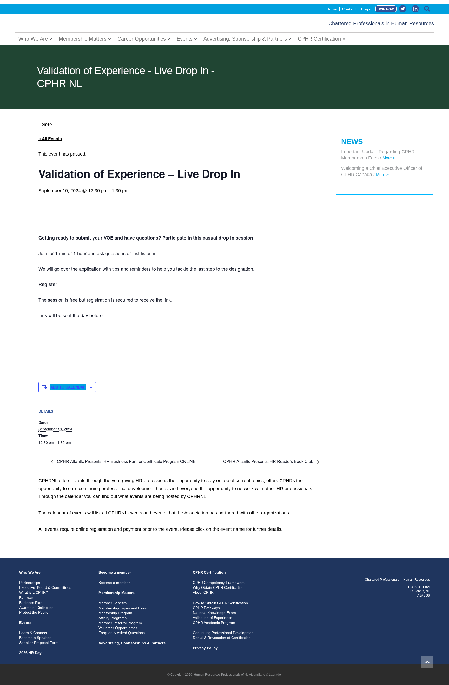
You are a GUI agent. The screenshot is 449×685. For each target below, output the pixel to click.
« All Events (50, 138)
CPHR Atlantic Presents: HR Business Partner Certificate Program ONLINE (126, 461)
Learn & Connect (33, 633)
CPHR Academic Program (214, 623)
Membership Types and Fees (122, 608)
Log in (367, 9)
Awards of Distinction (36, 607)
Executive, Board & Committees (45, 587)
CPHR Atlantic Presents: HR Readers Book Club (268, 461)
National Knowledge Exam (214, 613)
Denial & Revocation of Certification (222, 638)
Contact (349, 9)
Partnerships (29, 582)
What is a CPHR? (33, 592)
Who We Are (33, 39)
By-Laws (26, 598)
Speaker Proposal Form (38, 643)
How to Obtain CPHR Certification (220, 603)
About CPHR (203, 592)
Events (185, 39)
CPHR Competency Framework (219, 582)
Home (332, 9)
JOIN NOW (386, 9)
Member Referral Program (120, 623)
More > (388, 158)
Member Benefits (112, 603)
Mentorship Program (115, 613)
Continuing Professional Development (224, 633)
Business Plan (30, 602)
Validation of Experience (212, 618)
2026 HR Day (30, 653)
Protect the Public (33, 612)
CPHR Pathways (206, 608)
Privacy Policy (205, 648)
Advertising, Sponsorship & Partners (245, 39)
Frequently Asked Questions (121, 633)
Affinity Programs (112, 618)
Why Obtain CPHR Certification (218, 587)
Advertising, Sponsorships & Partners (132, 643)
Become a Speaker (35, 638)
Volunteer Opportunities (117, 628)
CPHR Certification (319, 39)
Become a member (114, 572)
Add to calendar (68, 387)
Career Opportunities (141, 39)
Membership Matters (83, 39)
